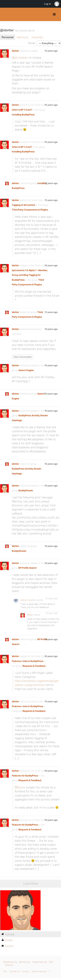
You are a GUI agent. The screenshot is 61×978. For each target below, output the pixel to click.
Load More (30, 883)
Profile (9, 940)
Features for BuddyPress (25, 775)
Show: (32, 43)
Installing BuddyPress (23, 114)
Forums (9, 946)
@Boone (20, 787)
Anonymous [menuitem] (56, 4)
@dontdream (20, 57)
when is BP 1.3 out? (22, 109)
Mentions (22, 37)
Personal (7, 37)
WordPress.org (10, 962)
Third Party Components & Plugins (30, 209)
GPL (5, 971)
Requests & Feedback (34, 666)
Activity (9, 934)
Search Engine (26, 370)
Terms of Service (39, 971)
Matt (51, 962)
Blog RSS (9, 965)
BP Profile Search (27, 567)
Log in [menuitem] (47, 3)
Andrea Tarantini (28, 600)
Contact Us (14, 971)
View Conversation (22, 357)
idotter (15, 50)
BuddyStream (25, 490)
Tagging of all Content (23, 205)
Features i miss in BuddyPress (27, 661)
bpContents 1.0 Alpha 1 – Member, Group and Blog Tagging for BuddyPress (30, 275)
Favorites (37, 37)
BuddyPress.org (5, 14)
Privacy (25, 971)
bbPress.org (24, 962)
